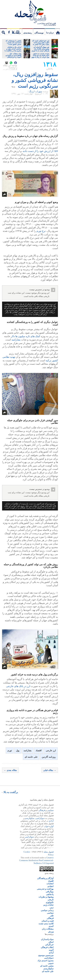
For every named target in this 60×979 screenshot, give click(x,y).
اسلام (51, 942)
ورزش (51, 931)
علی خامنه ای (31, 757)
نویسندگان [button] (39, 33)
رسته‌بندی (27, 33)
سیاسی (50, 810)
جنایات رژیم (48, 905)
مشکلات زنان (48, 929)
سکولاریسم (49, 968)
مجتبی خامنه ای (47, 966)
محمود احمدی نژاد (46, 960)
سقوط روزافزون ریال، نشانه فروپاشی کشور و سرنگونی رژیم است (35, 80)
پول (17, 750)
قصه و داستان (48, 921)
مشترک (13, 31)
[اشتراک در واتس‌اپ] (11, 62)
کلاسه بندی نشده (46, 923)
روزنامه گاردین (49, 757)
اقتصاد (39, 750)
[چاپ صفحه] (6, 62)
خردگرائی (49, 944)
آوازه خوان (49, 826)
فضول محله (30, 12)
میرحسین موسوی (46, 955)
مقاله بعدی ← (10, 770)
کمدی (51, 926)
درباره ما (50, 32)
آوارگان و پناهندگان (45, 878)
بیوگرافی (50, 891)
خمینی (51, 963)
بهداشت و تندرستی (45, 889)
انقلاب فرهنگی (47, 947)
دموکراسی (40, 818)
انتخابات (50, 883)
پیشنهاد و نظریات (46, 897)
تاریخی (51, 899)
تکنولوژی (50, 902)
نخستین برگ (57, 31)
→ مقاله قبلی (49, 770)
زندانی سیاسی (47, 910)
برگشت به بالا (11, 792)
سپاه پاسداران (47, 939)
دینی (52, 907)
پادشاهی (50, 894)
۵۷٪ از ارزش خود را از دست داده (40, 151)
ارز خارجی (51, 750)
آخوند (51, 950)
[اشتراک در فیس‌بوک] (15, 62)
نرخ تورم (41, 231)
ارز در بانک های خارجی (18, 686)
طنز (52, 915)
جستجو (3, 31)
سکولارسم (29, 818)
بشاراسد (16, 339)
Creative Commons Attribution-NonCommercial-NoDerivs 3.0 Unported (36, 860)
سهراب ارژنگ (35, 91)
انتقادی (50, 886)
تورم (10, 750)
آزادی (51, 821)
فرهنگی (41, 810)
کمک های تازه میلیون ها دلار (25, 336)
